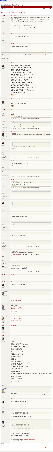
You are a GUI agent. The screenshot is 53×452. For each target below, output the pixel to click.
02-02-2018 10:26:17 (13, 335)
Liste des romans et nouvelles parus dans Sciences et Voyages (18, 382)
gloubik (3, 325)
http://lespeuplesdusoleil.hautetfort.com (30, 299)
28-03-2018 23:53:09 (13, 408)
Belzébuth (3, 15)
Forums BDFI (4, 2)
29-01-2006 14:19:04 (13, 190)
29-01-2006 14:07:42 (13, 179)
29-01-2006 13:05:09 (13, 43)
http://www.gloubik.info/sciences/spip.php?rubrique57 (17, 308)
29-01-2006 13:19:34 (13, 62)
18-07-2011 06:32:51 (13, 325)
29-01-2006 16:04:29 (13, 221)
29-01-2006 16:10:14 (13, 230)
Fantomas (3, 315)
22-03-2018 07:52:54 (13, 398)
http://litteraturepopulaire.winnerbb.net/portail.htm (17, 300)
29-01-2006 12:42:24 (13, 15)
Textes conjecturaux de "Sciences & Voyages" (18, 12)
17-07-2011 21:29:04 (13, 315)
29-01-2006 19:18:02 (13, 274)
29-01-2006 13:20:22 (13, 98)
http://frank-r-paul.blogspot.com (14, 312)
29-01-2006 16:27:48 (13, 249)
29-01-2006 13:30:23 (13, 139)
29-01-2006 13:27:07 (13, 121)
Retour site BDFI (3, 0)
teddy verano (3, 274)
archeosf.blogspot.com (18, 320)
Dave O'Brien (3, 62)
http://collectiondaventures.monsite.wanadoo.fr (16, 318)
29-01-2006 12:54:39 (13, 33)
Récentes (47, 8)
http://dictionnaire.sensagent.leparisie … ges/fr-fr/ (29, 439)
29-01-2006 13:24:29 (13, 109)
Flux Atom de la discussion (49, 447)
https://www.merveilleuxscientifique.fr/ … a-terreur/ (16, 432)
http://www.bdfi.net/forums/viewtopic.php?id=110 (40, 54)
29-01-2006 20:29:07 (13, 281)
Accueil (2, 12)
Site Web (3, 278)
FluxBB (49, 448)
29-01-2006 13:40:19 (13, 160)
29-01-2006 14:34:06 (13, 199)
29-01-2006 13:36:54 (13, 151)
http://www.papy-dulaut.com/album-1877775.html (16, 307)
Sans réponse (50, 8)
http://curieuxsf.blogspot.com (14, 311)
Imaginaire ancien (7, 12)
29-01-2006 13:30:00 (13, 131)
